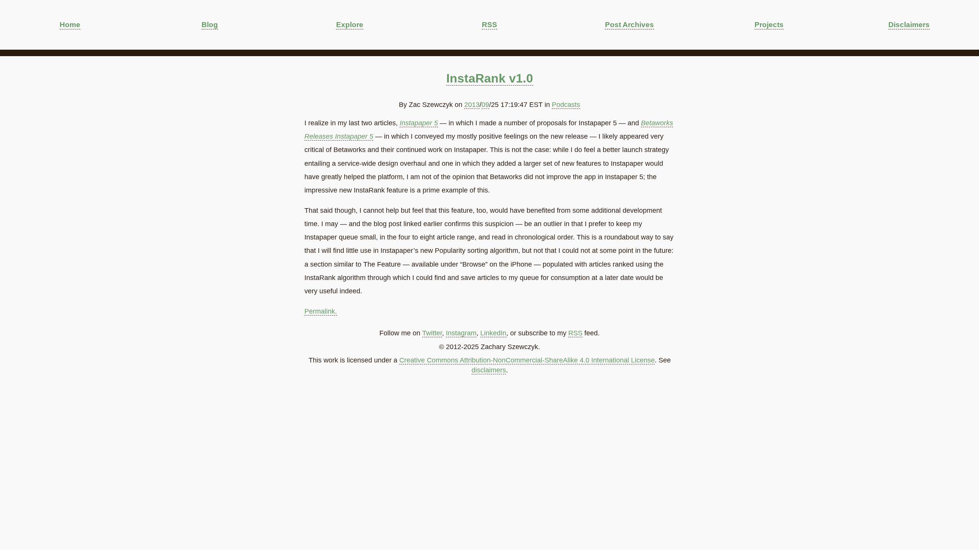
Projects (769, 24)
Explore (349, 24)
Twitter (432, 333)
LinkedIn (493, 333)
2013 (472, 104)
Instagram (461, 333)
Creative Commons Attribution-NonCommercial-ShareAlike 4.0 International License (527, 360)
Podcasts (566, 104)
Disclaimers (909, 24)
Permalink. (320, 311)
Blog (210, 24)
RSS (489, 24)
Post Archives (629, 24)
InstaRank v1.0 (489, 78)
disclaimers (489, 370)
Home (70, 24)
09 (485, 104)
